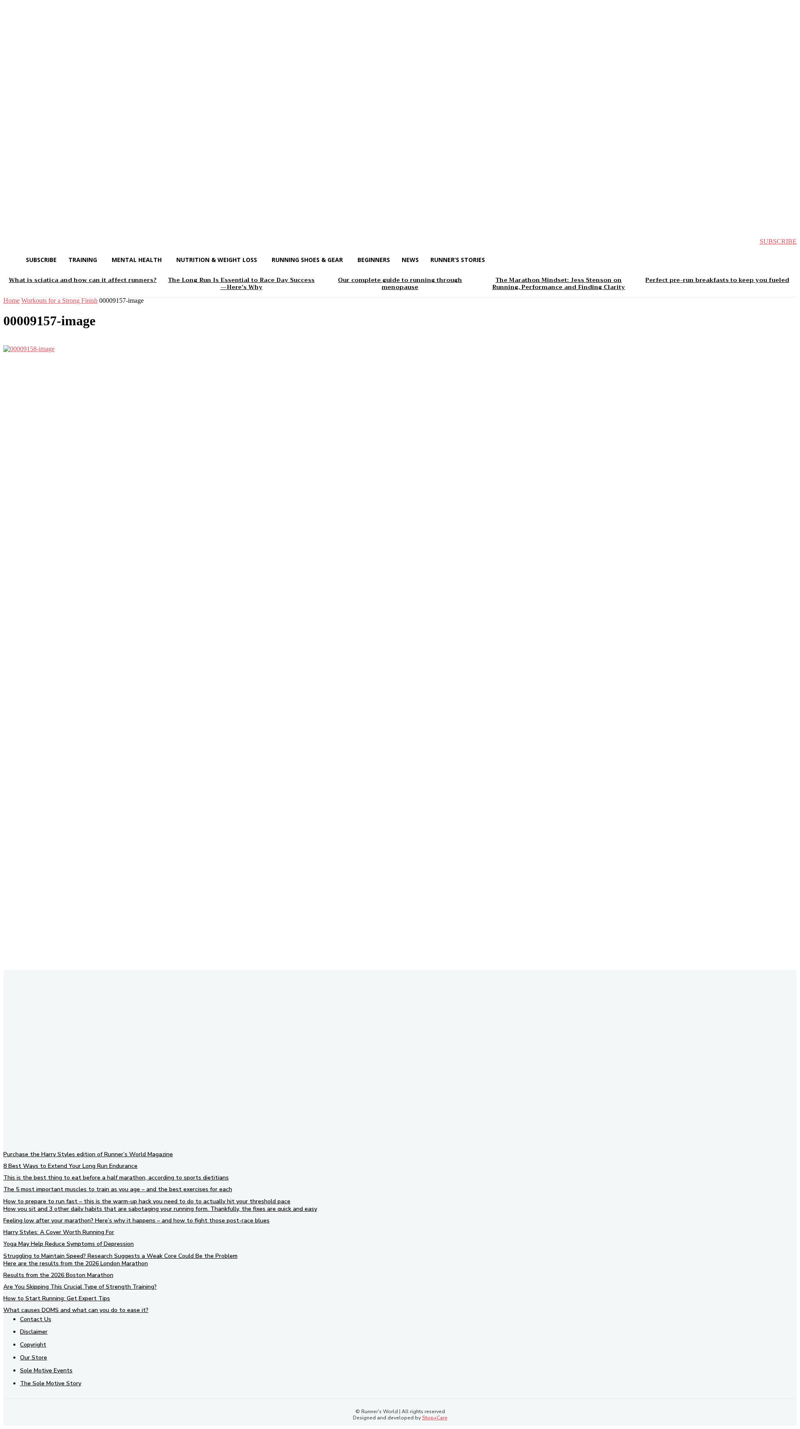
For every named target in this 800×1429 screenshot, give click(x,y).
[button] (16, 241)
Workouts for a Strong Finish (59, 300)
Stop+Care (435, 1417)
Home (11, 300)
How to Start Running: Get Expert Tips (56, 1298)
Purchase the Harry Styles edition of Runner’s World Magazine (88, 1154)
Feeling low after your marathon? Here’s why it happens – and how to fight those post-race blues (136, 1221)
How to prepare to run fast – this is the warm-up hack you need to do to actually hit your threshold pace (146, 1201)
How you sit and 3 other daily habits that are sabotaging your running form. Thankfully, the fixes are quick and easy (160, 1209)
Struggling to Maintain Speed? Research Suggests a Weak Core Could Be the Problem (120, 1256)
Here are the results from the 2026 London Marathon (75, 1263)
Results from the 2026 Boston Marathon (58, 1275)
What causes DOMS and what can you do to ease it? (75, 1310)
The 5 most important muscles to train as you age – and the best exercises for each (117, 1189)
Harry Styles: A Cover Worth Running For (58, 1232)
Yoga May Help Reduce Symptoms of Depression (68, 1244)
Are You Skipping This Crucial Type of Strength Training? (80, 1287)
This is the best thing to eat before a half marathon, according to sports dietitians (116, 1178)
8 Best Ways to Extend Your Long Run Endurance (70, 1166)
